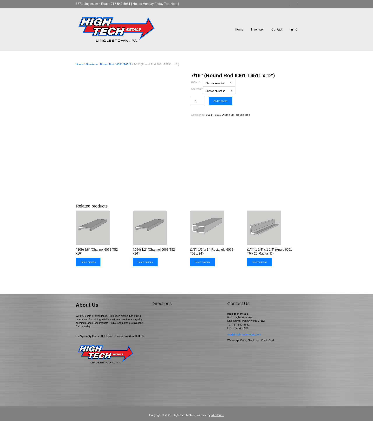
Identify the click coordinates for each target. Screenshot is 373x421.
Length (195, 82)
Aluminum (91, 64)
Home (79, 64)
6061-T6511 (123, 64)
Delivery (197, 89)
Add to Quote (220, 101)
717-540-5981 (120, 3)
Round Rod (107, 64)
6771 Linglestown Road (92, 3)
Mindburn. (217, 415)
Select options (88, 262)
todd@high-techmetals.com (244, 334)
